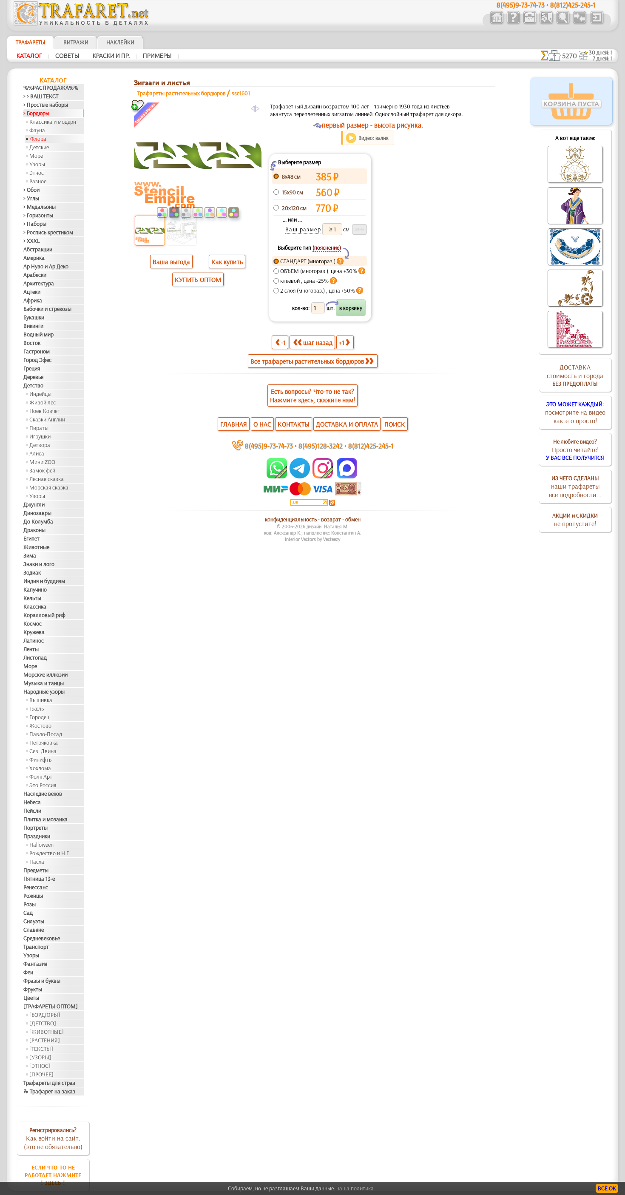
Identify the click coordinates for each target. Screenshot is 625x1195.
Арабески (34, 275)
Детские (39, 147)
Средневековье (41, 938)
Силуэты (33, 921)
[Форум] (579, 23)
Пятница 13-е (39, 878)
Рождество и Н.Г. (49, 853)
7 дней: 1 (603, 58)
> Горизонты (38, 215)
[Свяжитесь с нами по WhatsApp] (277, 476)
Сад (28, 912)
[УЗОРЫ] (40, 1057)
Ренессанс (35, 887)
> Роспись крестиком (48, 232)
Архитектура (38, 283)
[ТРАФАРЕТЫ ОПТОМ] (50, 1006)
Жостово (40, 725)
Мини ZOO (42, 462)
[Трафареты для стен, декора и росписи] (496, 23)
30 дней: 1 (601, 52)
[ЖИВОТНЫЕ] (46, 1032)
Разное (37, 181)
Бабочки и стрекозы (47, 309)
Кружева (34, 632)
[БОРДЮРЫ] (44, 1015)
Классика (34, 606)
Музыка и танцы (43, 683)
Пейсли (32, 810)
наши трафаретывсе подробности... (575, 486)
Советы (67, 55)
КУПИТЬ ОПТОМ (198, 279)
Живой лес (42, 402)
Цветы (31, 998)
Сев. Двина (43, 751)
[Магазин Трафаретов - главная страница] (81, 23)
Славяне (33, 929)
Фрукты (32, 989)
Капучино (35, 589)
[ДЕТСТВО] (42, 1023)
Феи (28, 972)
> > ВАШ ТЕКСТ (40, 96)
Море (36, 155)
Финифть (40, 759)
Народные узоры (44, 691)
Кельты (32, 598)
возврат (331, 519)
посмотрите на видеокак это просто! (575, 412)
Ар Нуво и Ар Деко (45, 266)
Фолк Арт (40, 776)
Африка (32, 300)
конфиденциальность (291, 519)
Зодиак (32, 572)
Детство (33, 385)
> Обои (31, 189)
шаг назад (317, 342)
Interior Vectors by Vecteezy (312, 539)
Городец (39, 717)
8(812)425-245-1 (370, 445)
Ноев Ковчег (44, 411)
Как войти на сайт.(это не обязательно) (53, 1138)
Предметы (35, 870)
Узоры (37, 164)
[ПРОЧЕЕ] (41, 1074)
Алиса (36, 453)
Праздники (36, 836)
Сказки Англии (47, 419)
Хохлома (40, 768)
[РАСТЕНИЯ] (44, 1040)
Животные (36, 547)
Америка (34, 258)
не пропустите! (575, 520)
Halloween (41, 844)
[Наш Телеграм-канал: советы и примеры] (299, 476)
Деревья (33, 377)
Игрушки (40, 436)
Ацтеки (31, 292)
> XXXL (31, 241)
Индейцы (40, 394)
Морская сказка (48, 487)
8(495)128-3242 (320, 445)
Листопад (35, 657)
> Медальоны (39, 207)
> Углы (31, 198)
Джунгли (34, 504)
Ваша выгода (171, 261)
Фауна (37, 130)
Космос (32, 623)
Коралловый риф (44, 615)
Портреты (35, 827)
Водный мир (38, 334)
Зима (29, 555)
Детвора (39, 445)
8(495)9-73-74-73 (269, 445)
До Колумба (38, 521)
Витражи (75, 42)
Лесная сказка (46, 479)
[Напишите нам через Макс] (347, 476)
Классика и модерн (52, 121)
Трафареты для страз (49, 1083)
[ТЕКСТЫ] (41, 1049)
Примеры (157, 55)
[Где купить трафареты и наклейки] (529, 23)
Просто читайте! (575, 449)
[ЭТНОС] (40, 1066)
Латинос (33, 640)
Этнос (36, 172)
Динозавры (37, 513)
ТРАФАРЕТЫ (30, 42)
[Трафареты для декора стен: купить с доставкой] (546, 23)
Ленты (31, 649)
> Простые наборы (45, 104)
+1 (341, 342)
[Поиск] (562, 23)
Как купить (227, 261)
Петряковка (43, 742)
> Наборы (34, 224)
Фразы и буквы (41, 980)
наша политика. (355, 1188)
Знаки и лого (38, 564)
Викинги (33, 326)
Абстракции (37, 249)
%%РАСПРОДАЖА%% (50, 87)
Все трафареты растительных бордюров (307, 361)
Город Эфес (37, 360)
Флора (38, 138)
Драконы (34, 530)
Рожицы (33, 895)
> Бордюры (36, 113)
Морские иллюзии (45, 674)
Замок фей (42, 470)
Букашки (33, 317)
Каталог (29, 55)
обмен (353, 519)
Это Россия (42, 785)
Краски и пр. (111, 55)
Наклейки (120, 42)
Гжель (36, 708)
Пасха (36, 861)
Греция (31, 368)
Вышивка (40, 700)
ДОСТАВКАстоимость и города (575, 375)
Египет (31, 538)
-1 (283, 342)
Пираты (38, 428)
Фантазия (35, 963)
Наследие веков (42, 793)
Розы (29, 904)
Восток (31, 343)
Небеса (32, 802)
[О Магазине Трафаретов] (513, 23)
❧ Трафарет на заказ (49, 1091)
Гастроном (36, 351)
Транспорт (36, 946)
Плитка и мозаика (45, 819)
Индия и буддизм (44, 581)
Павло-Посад (45, 734)
